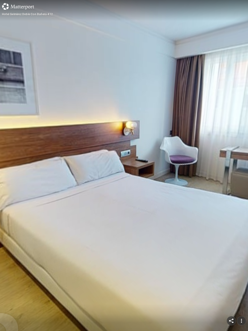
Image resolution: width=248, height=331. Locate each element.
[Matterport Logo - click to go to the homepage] (18, 6)
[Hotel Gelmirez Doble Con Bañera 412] (124, 165)
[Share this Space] (231, 320)
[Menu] (241, 320)
